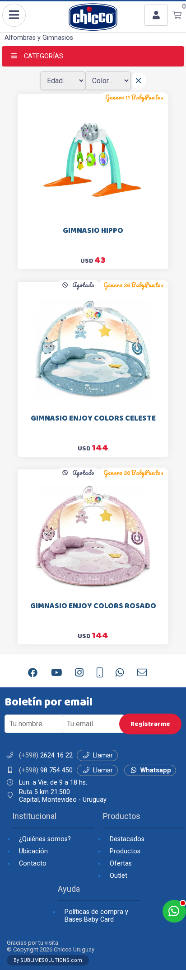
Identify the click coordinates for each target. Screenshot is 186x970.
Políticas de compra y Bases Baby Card (96, 915)
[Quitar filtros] (138, 81)
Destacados (127, 839)
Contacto (32, 863)
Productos (125, 851)
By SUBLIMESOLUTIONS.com (48, 960)
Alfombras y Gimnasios (39, 38)
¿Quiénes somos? (45, 839)
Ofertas (121, 863)
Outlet (118, 876)
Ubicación (33, 851)
